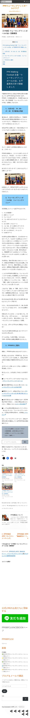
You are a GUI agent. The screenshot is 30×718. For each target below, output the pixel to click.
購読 (25, 442)
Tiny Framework (6, 706)
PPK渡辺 (4, 36)
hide (16, 42)
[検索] (25, 699)
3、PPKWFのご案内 (8, 60)
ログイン (22, 706)
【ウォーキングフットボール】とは (13, 381)
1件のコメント (19, 36)
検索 (3, 696)
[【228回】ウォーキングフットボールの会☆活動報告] (7, 470)
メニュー (28, 1)
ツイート (4, 643)
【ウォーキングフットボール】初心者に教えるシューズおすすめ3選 (15, 393)
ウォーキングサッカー (21, 505)
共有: (4, 62)
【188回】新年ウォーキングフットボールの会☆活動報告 (7, 492)
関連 (4, 64)
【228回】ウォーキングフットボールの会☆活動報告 (7, 475)
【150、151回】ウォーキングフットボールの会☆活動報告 (19, 475)
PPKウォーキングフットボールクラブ (15, 7)
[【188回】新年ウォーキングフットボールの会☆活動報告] (7, 487)
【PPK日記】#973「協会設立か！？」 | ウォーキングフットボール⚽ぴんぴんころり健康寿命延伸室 (15, 554)
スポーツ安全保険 (21, 404)
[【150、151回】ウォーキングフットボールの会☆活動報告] (19, 470)
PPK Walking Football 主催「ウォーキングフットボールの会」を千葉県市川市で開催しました (15, 47)
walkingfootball (11, 505)
